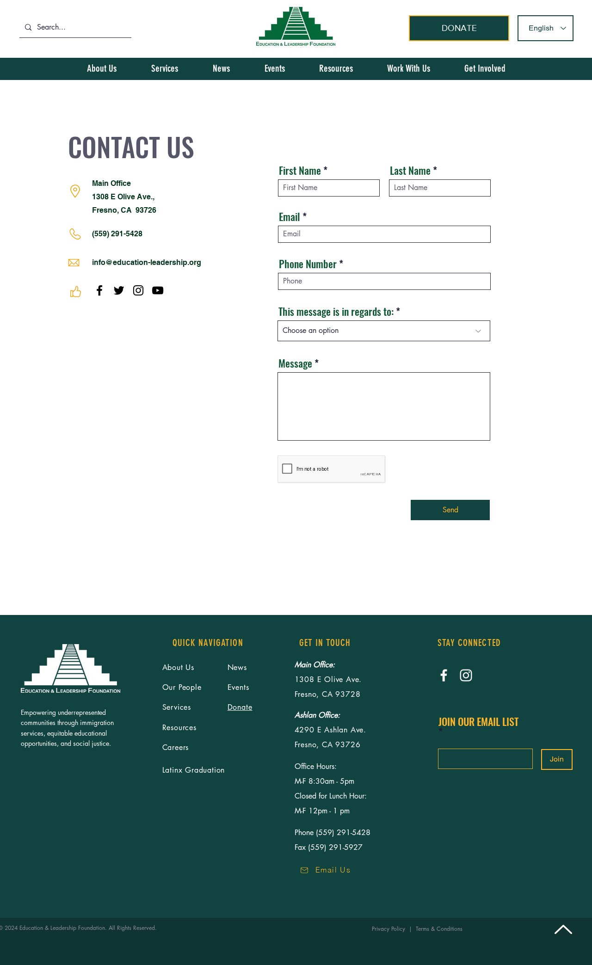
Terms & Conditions (441, 929)
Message (295, 363)
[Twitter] (119, 290)
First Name (300, 170)
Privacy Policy (390, 929)
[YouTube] (158, 290)
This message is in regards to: (336, 311)
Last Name (410, 170)
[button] (485, 68)
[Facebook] (99, 290)
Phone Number (308, 263)
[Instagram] (138, 290)
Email (289, 216)
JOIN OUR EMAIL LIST (478, 722)
